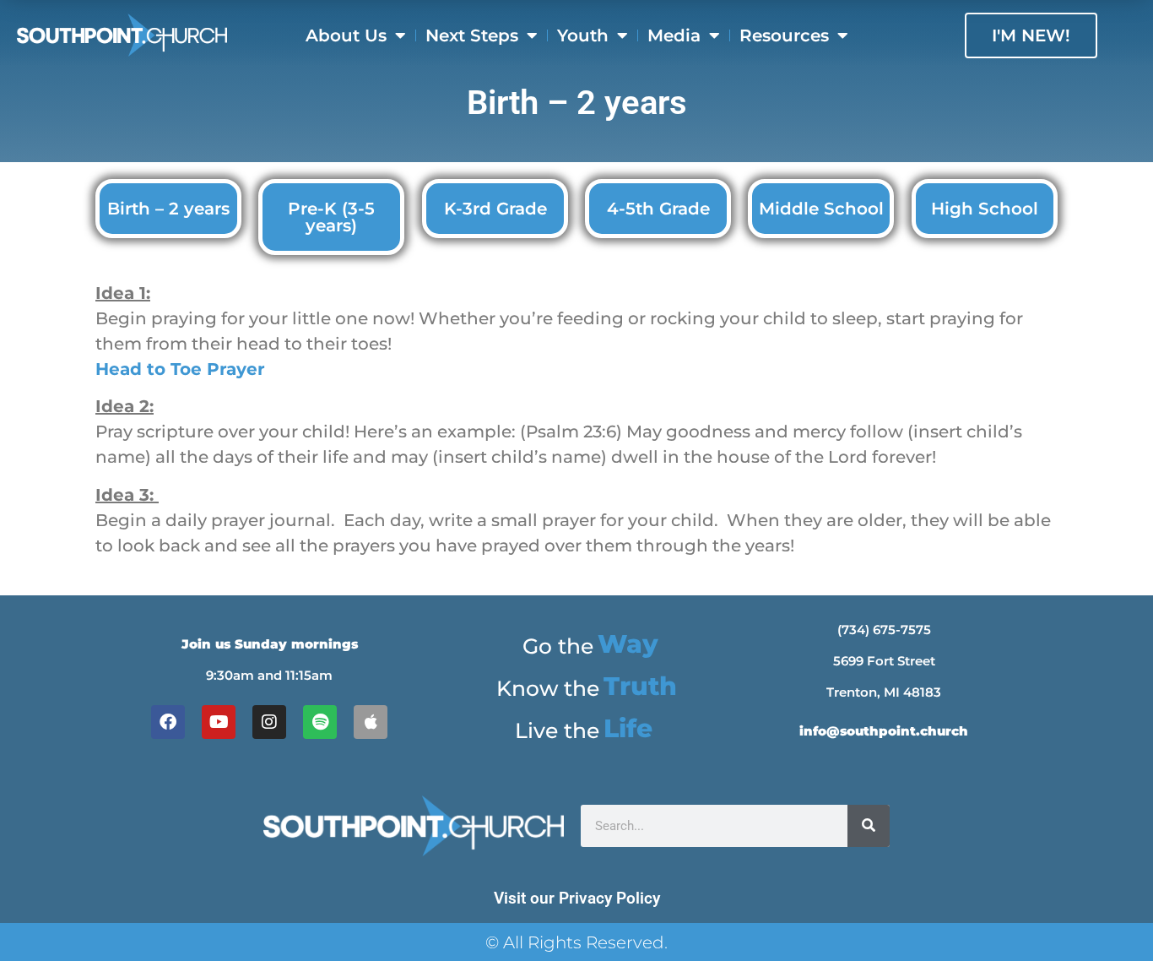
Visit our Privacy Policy (577, 898)
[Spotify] (320, 722)
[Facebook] (168, 722)
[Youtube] (218, 722)
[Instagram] (269, 722)
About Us (346, 35)
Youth (583, 35)
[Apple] (370, 722)
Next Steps (471, 35)
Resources (784, 35)
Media (674, 35)
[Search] (868, 826)
